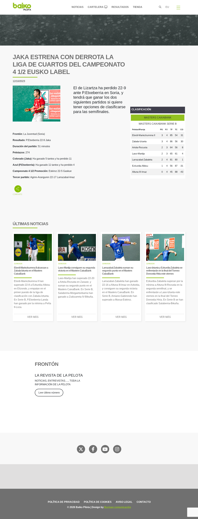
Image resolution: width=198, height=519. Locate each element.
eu (167, 7)
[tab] (157, 118)
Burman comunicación (117, 507)
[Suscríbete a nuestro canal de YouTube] (105, 450)
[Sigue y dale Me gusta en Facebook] (93, 450)
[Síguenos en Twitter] (81, 450)
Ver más (33, 317)
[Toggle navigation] (178, 7)
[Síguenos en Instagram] (117, 450)
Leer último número (49, 392)
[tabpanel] (157, 151)
